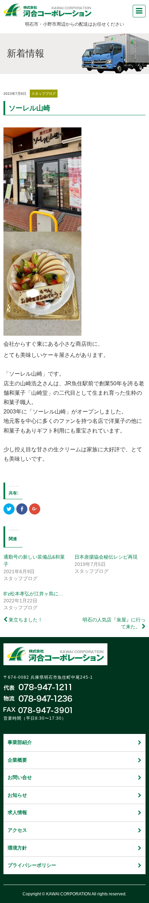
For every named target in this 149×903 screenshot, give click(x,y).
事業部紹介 (20, 742)
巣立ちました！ (26, 619)
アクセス (17, 830)
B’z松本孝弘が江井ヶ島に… (33, 593)
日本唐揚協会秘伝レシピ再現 (106, 557)
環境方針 (17, 848)
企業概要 (17, 760)
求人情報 (17, 812)
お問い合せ (20, 777)
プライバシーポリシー (32, 865)
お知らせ (17, 795)
